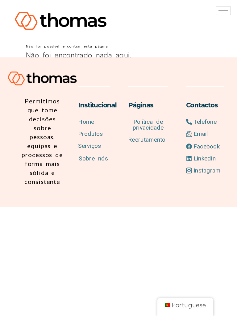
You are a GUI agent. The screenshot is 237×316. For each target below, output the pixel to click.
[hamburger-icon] (223, 10)
